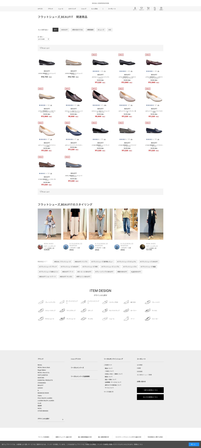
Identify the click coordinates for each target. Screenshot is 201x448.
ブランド (50, 9)
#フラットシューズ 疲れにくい (48, 272)
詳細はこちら (138, 444)
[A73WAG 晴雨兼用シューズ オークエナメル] (47, 164)
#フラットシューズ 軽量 (148, 266)
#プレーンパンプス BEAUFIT (104, 272)
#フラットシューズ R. (130, 266)
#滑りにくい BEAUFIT (83, 276)
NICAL (40, 408)
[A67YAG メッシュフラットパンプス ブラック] (100, 62)
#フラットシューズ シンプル (110, 266)
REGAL (40, 365)
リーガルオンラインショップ (113, 359)
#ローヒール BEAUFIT (84, 272)
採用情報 (139, 371)
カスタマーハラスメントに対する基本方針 (128, 437)
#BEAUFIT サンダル (66, 276)
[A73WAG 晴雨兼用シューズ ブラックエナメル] (100, 130)
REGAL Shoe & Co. (44, 372)
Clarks (40, 395)
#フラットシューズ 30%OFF (149, 261)
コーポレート (112, 9)
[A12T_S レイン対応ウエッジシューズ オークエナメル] (100, 96)
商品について (108, 368)
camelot (40, 388)
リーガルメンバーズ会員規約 (80, 376)
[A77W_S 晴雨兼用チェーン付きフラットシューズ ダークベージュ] (47, 96)
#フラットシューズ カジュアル (126, 261)
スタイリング (72, 9)
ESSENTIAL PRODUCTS (45, 380)
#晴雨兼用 (90, 30)
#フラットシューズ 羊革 (90, 266)
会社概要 (139, 365)
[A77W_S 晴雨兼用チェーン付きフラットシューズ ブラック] (127, 62)
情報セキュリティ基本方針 (64, 437)
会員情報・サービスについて (113, 382)
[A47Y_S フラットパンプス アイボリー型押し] (154, 96)
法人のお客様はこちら (150, 397)
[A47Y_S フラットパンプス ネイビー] (73, 130)
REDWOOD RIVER (43, 393)
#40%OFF (64, 30)
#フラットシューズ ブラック (48, 266)
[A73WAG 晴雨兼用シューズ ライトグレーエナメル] (127, 130)
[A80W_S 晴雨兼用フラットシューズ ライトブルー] (73, 164)
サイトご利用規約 (43, 437)
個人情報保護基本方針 (85, 437)
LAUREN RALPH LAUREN (46, 400)
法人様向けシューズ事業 (144, 375)
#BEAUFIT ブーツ (67, 272)
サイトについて (109, 388)
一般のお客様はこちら (150, 390)
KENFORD (41, 378)
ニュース (60, 9)
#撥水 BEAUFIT (122, 272)
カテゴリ (40, 9)
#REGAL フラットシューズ (62, 261)
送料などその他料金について (113, 385)
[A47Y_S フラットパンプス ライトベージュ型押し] (47, 130)
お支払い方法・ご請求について (113, 374)
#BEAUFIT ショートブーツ (47, 276)
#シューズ (101, 30)
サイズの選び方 (108, 392)
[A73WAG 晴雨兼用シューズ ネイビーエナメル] (154, 130)
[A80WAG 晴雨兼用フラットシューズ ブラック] (47, 62)
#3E (110, 30)
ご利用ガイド (108, 365)
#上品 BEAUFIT (136, 272)
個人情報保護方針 (103, 437)
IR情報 (139, 368)
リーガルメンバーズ (77, 367)
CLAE (39, 403)
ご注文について (109, 371)
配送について (108, 376)
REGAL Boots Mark (44, 367)
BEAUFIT (40, 385)
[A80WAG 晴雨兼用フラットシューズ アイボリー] (73, 62)
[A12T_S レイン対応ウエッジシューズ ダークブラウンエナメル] (73, 96)
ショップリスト (76, 359)
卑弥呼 (40, 406)
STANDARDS (42, 383)
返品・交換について (110, 379)
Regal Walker (42, 370)
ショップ (83, 9)
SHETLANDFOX (43, 375)
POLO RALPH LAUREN (45, 398)
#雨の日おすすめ (77, 30)
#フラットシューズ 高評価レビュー (102, 261)
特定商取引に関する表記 (155, 437)
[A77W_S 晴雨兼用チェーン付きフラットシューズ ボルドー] (154, 62)
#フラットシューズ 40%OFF (70, 266)
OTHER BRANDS (43, 411)
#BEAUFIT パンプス (81, 261)
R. (38, 390)
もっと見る (94, 9)
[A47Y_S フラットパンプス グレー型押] (127, 96)
